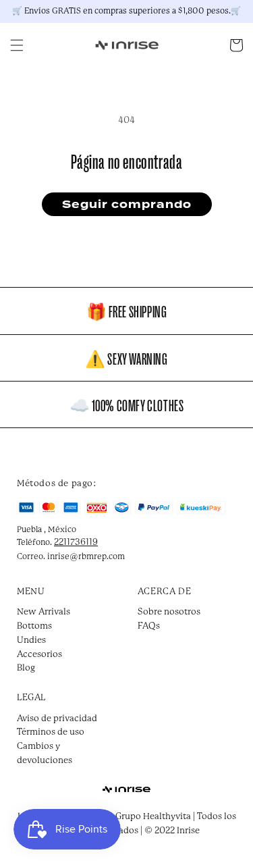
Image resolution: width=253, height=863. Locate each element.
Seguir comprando (127, 205)
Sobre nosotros (169, 612)
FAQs (149, 626)
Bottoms (34, 626)
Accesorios (39, 654)
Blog (26, 668)
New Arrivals (43, 612)
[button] (17, 45)
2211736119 (76, 542)
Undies (31, 640)
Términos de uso (50, 732)
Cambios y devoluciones (44, 753)
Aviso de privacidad (57, 718)
